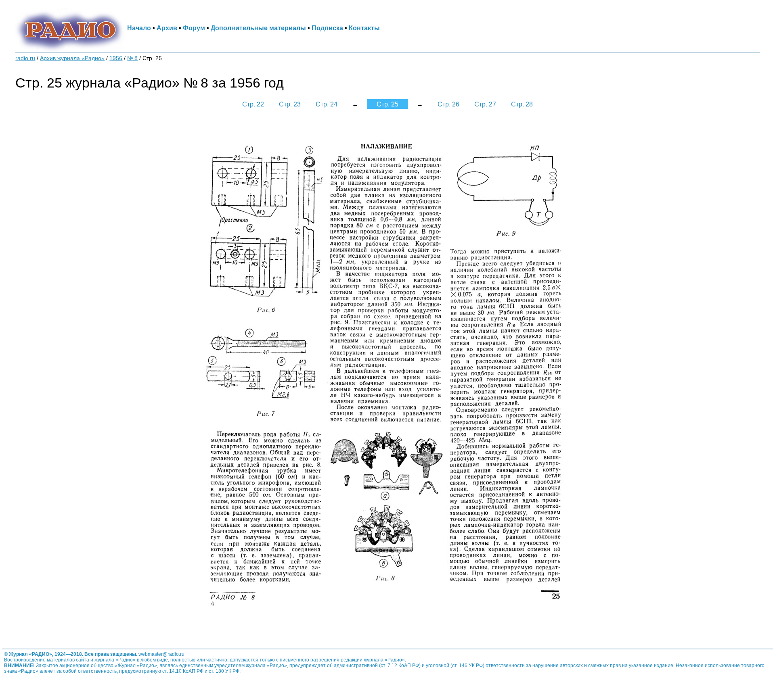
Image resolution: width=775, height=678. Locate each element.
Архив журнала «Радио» (72, 58)
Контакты (364, 27)
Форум (194, 27)
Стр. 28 (522, 104)
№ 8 (132, 58)
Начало (139, 27)
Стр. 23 (290, 104)
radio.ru (25, 58)
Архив (167, 27)
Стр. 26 (448, 104)
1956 (115, 58)
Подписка (327, 27)
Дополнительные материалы (258, 27)
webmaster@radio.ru (161, 654)
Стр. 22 (253, 104)
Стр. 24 (326, 104)
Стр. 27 (485, 104)
